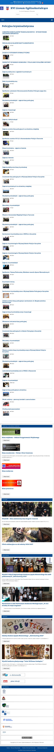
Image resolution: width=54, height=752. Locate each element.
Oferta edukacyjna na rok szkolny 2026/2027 (17, 544)
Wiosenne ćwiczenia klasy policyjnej (14, 321)
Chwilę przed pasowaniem (11, 409)
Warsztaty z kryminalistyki (11, 205)
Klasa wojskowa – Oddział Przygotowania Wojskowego (20, 437)
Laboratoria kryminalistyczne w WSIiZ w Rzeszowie (19, 371)
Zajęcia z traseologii (8, 110)
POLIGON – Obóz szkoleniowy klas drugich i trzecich (20, 519)
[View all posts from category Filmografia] (51, 499)
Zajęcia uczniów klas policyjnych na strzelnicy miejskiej (20, 129)
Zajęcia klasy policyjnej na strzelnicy (14, 390)
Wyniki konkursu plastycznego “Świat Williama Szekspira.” (22, 661)
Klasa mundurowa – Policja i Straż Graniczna (17, 453)
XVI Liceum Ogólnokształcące (29, 8)
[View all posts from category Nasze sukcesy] (51, 555)
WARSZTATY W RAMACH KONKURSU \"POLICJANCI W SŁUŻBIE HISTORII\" (26, 62)
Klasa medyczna (7, 471)
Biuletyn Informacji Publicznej (28, 747)
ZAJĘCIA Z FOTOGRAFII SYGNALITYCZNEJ (16, 52)
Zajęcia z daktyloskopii (9, 119)
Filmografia (4, 499)
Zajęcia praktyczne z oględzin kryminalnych (16, 72)
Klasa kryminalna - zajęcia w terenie (14, 148)
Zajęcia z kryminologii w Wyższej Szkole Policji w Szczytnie (21, 243)
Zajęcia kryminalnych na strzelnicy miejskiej (16, 186)
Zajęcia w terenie (8, 157)
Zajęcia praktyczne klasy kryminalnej (14, 167)
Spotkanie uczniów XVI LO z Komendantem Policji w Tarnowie (22, 138)
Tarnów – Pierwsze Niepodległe (13, 747)
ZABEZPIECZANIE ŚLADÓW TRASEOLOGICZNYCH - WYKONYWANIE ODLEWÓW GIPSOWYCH (24, 32)
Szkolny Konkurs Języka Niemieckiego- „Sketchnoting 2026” (23, 636)
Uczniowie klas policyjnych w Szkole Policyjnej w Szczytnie (21, 331)
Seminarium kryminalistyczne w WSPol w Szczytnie (19, 234)
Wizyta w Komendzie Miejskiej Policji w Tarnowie (18, 215)
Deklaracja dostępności (42, 747)
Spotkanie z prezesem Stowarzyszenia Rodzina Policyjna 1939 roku (24, 91)
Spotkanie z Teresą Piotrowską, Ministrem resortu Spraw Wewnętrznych (25, 272)
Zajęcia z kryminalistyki (10, 262)
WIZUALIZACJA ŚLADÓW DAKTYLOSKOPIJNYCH (18, 43)
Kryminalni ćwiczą (8, 282)
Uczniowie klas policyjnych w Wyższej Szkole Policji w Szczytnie (23, 177)
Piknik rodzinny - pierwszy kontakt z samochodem (18, 399)
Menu (2, 20)
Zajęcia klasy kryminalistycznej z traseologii (16, 312)
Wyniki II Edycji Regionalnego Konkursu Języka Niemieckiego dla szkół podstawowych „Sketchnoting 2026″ (26, 575)
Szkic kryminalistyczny (9, 81)
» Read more (6, 440)
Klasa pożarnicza (7, 488)
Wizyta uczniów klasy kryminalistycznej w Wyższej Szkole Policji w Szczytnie (24, 351)
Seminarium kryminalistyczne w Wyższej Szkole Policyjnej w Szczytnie (25, 291)
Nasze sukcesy (5, 555)
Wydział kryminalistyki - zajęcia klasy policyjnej (18, 100)
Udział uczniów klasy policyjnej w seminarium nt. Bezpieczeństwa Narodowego (24, 301)
